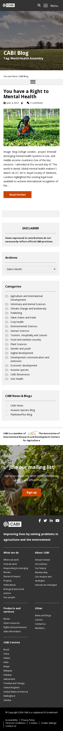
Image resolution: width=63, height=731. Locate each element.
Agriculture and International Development (26, 297)
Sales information (12, 631)
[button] (40, 520)
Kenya (6, 666)
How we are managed (46, 584)
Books (7, 618)
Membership (41, 572)
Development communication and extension (29, 359)
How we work (10, 563)
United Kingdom (12, 687)
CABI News (16, 405)
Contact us (40, 623)
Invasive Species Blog (22, 410)
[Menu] (33, 82)
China (6, 653)
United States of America (16, 691)
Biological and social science (14, 591)
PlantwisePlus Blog (21, 414)
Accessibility (11, 720)
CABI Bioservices (20, 374)
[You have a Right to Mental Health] (31, 127)
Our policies (41, 563)
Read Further (17, 194)
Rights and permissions (15, 627)
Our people (9, 597)
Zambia (7, 700)
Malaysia (8, 670)
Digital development (21, 353)
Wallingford (9, 695)
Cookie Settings (48, 723)
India (6, 662)
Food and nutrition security (25, 339)
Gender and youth (20, 348)
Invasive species (19, 369)
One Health (16, 378)
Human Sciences (19, 330)
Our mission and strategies (43, 578)
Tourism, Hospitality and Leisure (28, 335)
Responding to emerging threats (16, 570)
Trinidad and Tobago (14, 683)
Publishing (16, 313)
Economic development (23, 365)
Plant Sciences (18, 344)
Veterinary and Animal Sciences (28, 304)
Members (39, 628)
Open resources (12, 623)
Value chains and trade (23, 317)
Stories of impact (12, 576)
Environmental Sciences (23, 326)
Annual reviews (42, 559)
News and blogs (43, 615)
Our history (40, 568)
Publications (10, 584)
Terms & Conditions (15, 723)
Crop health (17, 322)
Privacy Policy (28, 720)
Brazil (6, 649)
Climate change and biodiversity (28, 308)
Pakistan (8, 674)
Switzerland (9, 679)
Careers (39, 619)
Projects (8, 580)
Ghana (7, 657)
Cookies (33, 723)
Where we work (11, 559)
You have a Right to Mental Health (26, 94)
